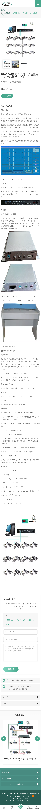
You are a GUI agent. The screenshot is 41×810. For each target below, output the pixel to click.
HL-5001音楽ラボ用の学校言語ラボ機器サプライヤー (20, 622)
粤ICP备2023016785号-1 (20, 799)
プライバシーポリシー (28, 801)
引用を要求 (7, 96)
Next (37, 738)
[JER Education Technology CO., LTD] (7, 3)
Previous (3, 738)
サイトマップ (10, 801)
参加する (11, 669)
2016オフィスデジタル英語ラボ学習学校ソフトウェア (20, 760)
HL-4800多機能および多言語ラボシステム (22, 680)
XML (18, 801)
